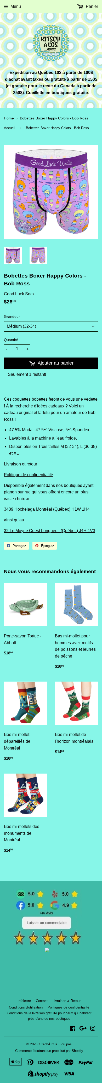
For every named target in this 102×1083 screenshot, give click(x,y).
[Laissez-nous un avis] (47, 944)
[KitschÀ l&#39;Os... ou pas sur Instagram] (92, 1029)
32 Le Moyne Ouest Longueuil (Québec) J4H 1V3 (49, 530)
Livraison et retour (20, 464)
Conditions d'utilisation (26, 1007)
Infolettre (24, 1001)
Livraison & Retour (67, 1001)
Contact (42, 1001)
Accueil (9, 128)
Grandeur (12, 316)
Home (9, 118)
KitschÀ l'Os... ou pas (55, 1044)
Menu (15, 6)
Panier (91, 6)
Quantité (11, 340)
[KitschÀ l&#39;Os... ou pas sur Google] (83, 1029)
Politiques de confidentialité (68, 1007)
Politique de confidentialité (28, 475)
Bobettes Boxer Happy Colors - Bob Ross (54, 118)
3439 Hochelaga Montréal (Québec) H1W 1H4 (47, 509)
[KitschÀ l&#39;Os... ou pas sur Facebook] (73, 1029)
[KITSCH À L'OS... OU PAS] (47, 950)
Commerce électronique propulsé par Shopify (49, 1051)
